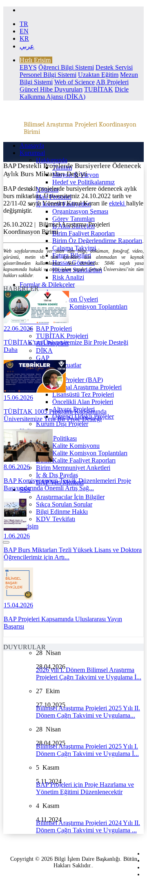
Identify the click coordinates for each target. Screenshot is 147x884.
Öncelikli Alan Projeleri (82, 401)
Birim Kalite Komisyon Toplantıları (81, 453)
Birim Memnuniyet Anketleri (73, 467)
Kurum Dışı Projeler (62, 423)
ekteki (117, 203)
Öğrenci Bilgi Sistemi (66, 67)
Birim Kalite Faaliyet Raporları (76, 460)
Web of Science (74, 82)
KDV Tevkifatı (55, 518)
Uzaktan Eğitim (98, 74)
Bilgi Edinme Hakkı (62, 511)
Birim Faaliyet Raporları (83, 233)
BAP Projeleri (54, 328)
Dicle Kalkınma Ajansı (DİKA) (74, 93)
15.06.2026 (18, 397)
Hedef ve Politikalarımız (83, 182)
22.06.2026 (18, 328)
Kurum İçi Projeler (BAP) (69, 379)
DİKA (44, 350)
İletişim (29, 526)
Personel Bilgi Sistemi (48, 74)
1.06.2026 (17, 536)
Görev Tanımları (73, 218)
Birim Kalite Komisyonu (68, 445)
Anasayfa (32, 145)
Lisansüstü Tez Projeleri (83, 394)
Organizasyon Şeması (80, 211)
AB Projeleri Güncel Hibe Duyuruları (74, 86)
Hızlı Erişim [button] (35, 60)
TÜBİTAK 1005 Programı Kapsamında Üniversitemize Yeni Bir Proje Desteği (55, 415)
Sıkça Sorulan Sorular (64, 504)
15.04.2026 (18, 605)
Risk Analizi (68, 277)
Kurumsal (32, 152)
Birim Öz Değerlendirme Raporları (97, 240)
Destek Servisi (114, 67)
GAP (42, 357)
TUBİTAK (98, 89)
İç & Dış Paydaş (57, 474)
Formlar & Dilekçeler (47, 284)
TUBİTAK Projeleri (62, 335)
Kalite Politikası (56, 438)
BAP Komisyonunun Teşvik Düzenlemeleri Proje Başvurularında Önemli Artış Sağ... (67, 484)
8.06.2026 (17, 466)
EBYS (28, 67)
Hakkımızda (51, 160)
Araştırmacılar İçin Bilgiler (70, 496)
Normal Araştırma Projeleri (87, 387)
